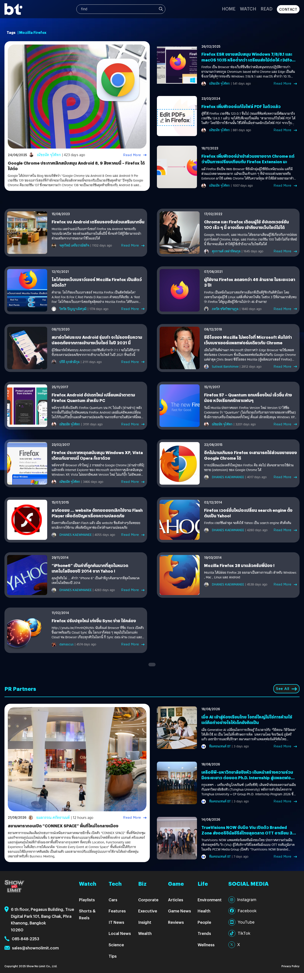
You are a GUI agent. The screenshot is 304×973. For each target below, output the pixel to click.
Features (117, 911)
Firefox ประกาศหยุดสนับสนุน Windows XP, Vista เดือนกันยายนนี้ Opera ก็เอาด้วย (97, 455)
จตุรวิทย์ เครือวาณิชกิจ (74, 245)
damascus (66, 644)
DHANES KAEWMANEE (228, 477)
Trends (204, 933)
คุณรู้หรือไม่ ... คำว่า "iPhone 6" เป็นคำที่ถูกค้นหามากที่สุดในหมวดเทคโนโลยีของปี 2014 (96, 580)
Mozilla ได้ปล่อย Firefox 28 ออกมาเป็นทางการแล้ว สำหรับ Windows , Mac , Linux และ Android (250, 575)
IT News (116, 922)
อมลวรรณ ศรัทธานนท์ (53, 817)
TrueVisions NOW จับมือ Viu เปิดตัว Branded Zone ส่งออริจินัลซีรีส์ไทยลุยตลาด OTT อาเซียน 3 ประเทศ (246, 832)
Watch (248, 8)
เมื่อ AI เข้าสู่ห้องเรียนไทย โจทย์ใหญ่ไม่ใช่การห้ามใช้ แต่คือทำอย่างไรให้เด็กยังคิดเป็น (246, 719)
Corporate (148, 899)
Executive (147, 911)
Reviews (176, 922)
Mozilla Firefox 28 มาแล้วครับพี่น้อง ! (239, 565)
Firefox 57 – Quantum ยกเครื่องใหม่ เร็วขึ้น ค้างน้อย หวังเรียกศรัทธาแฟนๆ (248, 397)
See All (282, 689)
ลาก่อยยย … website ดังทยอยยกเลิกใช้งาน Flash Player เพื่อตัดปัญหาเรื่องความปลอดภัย (97, 512)
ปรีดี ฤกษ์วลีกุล (69, 362)
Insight (144, 922)
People (204, 922)
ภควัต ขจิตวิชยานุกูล (225, 309)
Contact (288, 9)
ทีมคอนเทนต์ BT (220, 746)
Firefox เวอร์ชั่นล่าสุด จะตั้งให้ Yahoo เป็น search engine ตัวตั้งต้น (247, 523)
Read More (132, 155)
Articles (175, 899)
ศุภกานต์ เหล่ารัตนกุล (226, 251)
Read (266, 8)
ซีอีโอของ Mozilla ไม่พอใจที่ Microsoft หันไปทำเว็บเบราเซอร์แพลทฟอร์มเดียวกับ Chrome (248, 339)
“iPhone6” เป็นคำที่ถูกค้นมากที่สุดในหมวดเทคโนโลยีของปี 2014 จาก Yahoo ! (90, 568)
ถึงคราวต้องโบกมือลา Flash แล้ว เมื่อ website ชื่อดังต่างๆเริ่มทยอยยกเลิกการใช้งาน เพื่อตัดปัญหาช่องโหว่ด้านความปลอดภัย (96, 525)
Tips (113, 956)
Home (228, 8)
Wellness (206, 944)
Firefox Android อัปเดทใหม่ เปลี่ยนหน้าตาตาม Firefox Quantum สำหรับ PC (93, 397)
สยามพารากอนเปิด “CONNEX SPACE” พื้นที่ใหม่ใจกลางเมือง (63, 825)
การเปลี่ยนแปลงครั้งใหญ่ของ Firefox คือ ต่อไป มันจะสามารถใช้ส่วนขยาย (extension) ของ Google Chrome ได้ (249, 467)
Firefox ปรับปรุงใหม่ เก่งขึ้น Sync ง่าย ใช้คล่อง (94, 620)
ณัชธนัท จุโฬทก (49, 155)
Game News (179, 911)
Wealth (145, 933)
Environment (210, 899)
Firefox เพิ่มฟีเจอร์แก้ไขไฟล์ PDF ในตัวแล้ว (241, 106)
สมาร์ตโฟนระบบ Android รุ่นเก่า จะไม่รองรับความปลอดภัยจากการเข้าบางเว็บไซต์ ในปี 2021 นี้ (97, 339)
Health (204, 911)
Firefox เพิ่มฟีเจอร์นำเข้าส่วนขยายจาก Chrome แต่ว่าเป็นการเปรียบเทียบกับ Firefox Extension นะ (247, 158)
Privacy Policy (291, 966)
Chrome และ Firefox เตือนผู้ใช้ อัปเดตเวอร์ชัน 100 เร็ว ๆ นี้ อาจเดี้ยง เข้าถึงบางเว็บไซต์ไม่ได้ (246, 224)
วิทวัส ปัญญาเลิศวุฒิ (73, 309)
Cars (113, 899)
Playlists (87, 899)
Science (116, 944)
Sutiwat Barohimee (225, 366)
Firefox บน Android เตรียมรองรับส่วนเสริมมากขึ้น (98, 221)
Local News (120, 933)
